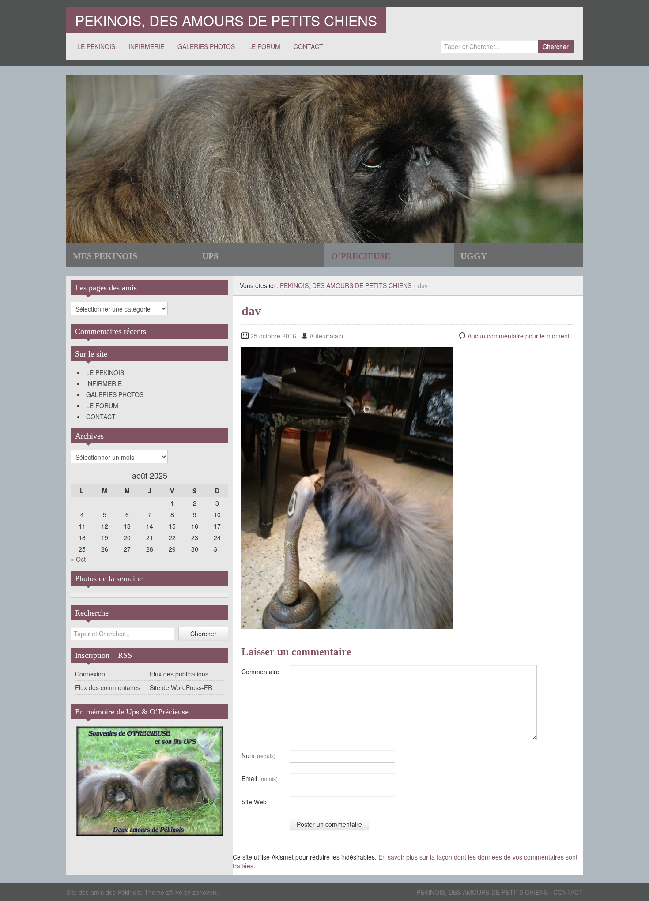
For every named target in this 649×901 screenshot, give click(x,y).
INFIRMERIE (146, 46)
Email (259, 778)
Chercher (556, 46)
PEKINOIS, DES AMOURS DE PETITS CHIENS (226, 20)
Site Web (254, 801)
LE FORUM (264, 46)
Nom (258, 755)
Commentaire (260, 671)
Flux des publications (179, 673)
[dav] (347, 487)
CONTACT (308, 46)
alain (336, 335)
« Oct (78, 559)
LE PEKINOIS (96, 46)
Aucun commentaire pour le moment (519, 335)
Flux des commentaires (107, 687)
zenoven (204, 892)
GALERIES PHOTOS (206, 46)
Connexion (90, 673)
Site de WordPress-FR (181, 687)
